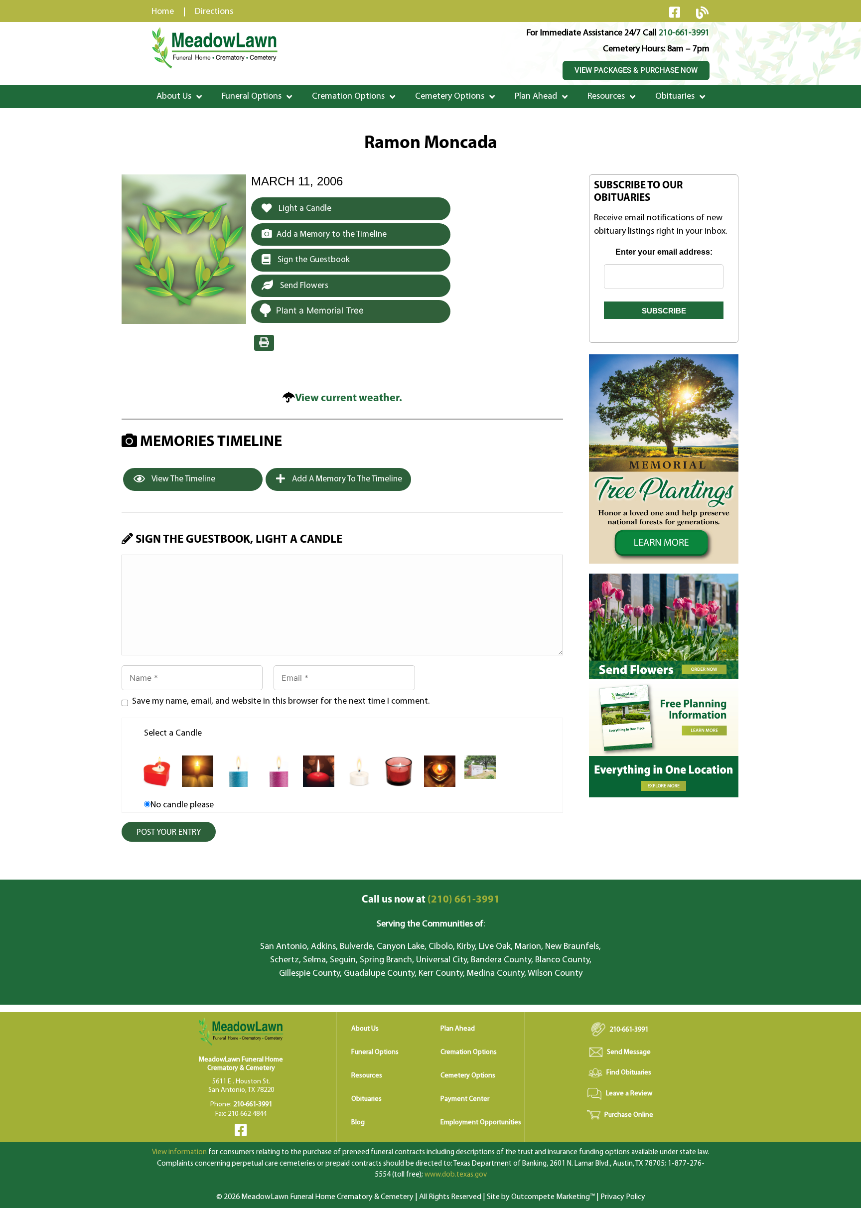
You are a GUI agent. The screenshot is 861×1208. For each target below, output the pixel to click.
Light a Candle (304, 208)
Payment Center (464, 1099)
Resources (606, 96)
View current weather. (348, 398)
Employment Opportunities (480, 1122)
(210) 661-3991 (431, 900)
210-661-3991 (684, 33)
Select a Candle (173, 733)
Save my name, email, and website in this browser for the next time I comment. (281, 701)
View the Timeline (182, 479)
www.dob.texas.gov (456, 1175)
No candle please (182, 805)
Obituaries (675, 96)
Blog (358, 1122)
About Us (173, 96)
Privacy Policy (622, 1197)
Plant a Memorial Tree (320, 310)
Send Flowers (303, 286)
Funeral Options (252, 96)
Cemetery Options (449, 96)
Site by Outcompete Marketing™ (541, 1197)
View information (179, 1152)
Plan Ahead (536, 96)
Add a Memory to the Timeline (332, 234)
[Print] (264, 343)
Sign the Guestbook (313, 260)
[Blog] (702, 12)
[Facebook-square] (674, 12)
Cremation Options (348, 96)
